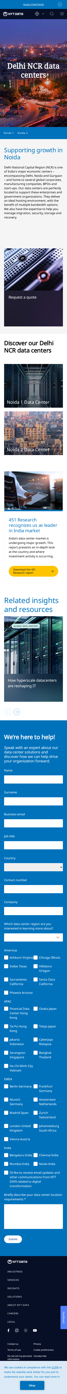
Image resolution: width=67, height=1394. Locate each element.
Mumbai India (19, 1164)
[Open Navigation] (62, 14)
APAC (7, 1001)
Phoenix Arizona (21, 993)
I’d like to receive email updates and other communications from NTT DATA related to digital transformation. (35, 1179)
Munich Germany (16, 1102)
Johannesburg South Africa (49, 1128)
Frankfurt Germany (45, 1088)
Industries (15, 1271)
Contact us (12, 1343)
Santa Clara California (47, 981)
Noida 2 (22, 133)
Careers (12, 1313)
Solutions (14, 1296)
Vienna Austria (20, 1139)
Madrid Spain (19, 1113)
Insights (13, 1288)
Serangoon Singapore (17, 1055)
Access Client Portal (33, 4)
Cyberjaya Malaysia (46, 1041)
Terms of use (14, 1349)
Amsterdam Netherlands (48, 1102)
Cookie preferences (44, 1349)
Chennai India (48, 1155)
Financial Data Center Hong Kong (19, 1013)
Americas (10, 950)
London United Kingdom (20, 1128)
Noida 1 (9, 133)
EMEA (8, 1079)
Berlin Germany (21, 1086)
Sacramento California (18, 981)
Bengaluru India (21, 1155)
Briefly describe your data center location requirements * (33, 1197)
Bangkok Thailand (45, 1055)
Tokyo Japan (47, 1026)
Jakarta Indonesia (17, 1041)
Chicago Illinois (49, 957)
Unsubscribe (40, 1356)
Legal (11, 1322)
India (7, 1148)
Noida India (47, 1164)
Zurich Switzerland (47, 1115)
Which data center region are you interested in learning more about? (28, 926)
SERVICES (13, 1280)
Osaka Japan (48, 1009)
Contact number (15, 880)
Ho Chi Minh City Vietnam (21, 1068)
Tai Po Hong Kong (18, 1028)
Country (9, 858)
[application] (33, 1377)
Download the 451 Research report (24, 571)
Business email (14, 814)
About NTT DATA (18, 1305)
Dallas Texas (18, 966)
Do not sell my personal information (19, 1357)
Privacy (37, 1343)
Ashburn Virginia (21, 957)
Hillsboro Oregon (45, 968)
